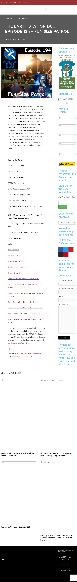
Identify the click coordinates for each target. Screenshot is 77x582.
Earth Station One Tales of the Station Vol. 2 (25, 308)
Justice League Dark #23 (18, 267)
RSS (32, 357)
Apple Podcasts (23, 357)
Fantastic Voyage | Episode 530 (15, 527)
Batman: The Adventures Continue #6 (23, 279)
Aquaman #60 (13, 250)
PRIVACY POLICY (63, 564)
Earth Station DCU (11, 18)
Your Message (63, 304)
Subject (61, 296)
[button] (46, 9)
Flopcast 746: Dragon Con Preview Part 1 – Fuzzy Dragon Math (56, 454)
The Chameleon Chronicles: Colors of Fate (25, 314)
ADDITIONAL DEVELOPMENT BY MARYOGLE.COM (64, 558)
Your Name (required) (65, 280)
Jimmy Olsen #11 (14, 273)
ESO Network (23, 18)
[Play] (11, 350)
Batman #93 (13, 256)
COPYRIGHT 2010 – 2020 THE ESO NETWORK (66, 569)
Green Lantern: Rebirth (17, 293)
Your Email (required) (65, 288)
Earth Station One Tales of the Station (23, 302)
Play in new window (23, 354)
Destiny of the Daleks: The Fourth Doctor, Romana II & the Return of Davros (56, 537)
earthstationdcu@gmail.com (19, 343)
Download (36, 354)
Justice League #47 (16, 261)
